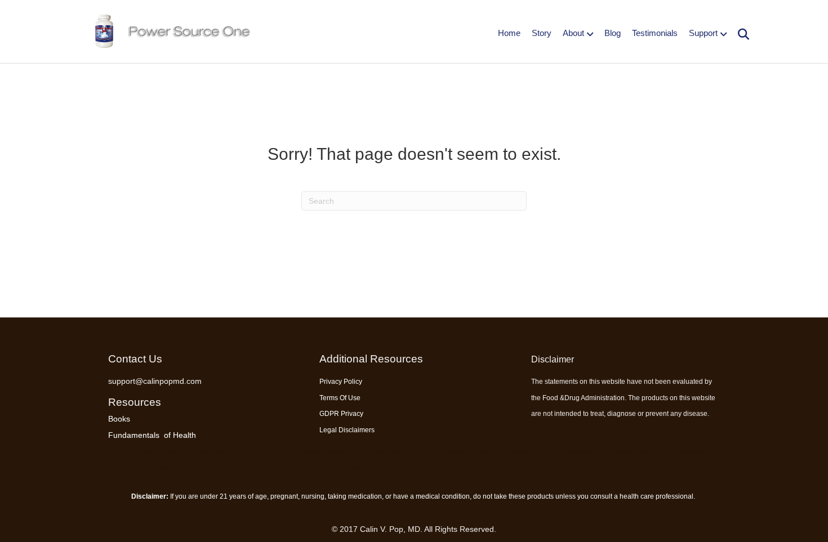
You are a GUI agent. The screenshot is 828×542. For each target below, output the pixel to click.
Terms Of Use (339, 398)
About (573, 33)
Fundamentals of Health (152, 435)
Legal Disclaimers (347, 430)
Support (703, 33)
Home (509, 33)
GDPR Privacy (341, 414)
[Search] (739, 34)
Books (119, 418)
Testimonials (655, 33)
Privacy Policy (340, 382)
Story (541, 33)
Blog (612, 33)
